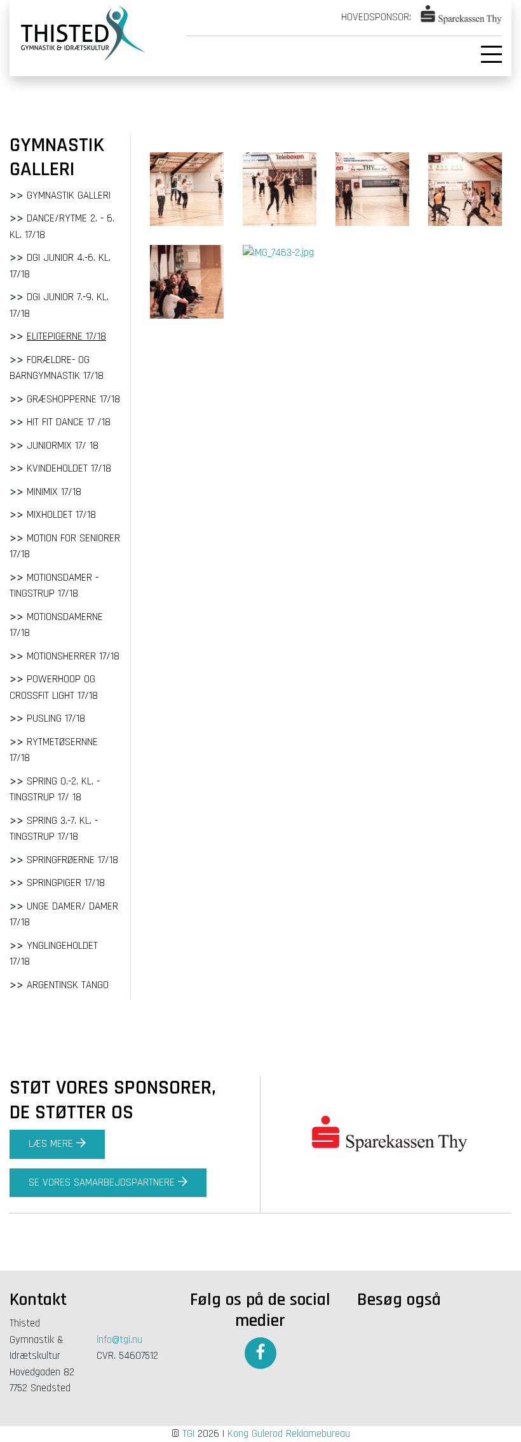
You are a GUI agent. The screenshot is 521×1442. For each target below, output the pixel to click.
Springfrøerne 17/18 (72, 860)
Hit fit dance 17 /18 (69, 422)
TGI (188, 1434)
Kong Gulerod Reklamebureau (288, 1434)
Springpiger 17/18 (66, 883)
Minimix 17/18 (54, 492)
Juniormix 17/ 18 (62, 446)
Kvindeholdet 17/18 (69, 468)
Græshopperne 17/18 (73, 399)
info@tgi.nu (119, 1340)
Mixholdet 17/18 (61, 515)
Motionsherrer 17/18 (73, 656)
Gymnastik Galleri (69, 195)
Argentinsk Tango (68, 985)
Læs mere (51, 1144)
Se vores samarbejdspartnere (102, 1182)
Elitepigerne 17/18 (66, 336)
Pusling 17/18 (56, 718)
